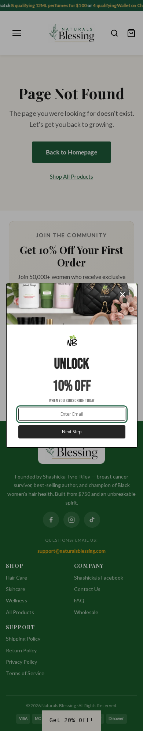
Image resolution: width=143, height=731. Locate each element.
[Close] (126, 294)
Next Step (72, 432)
